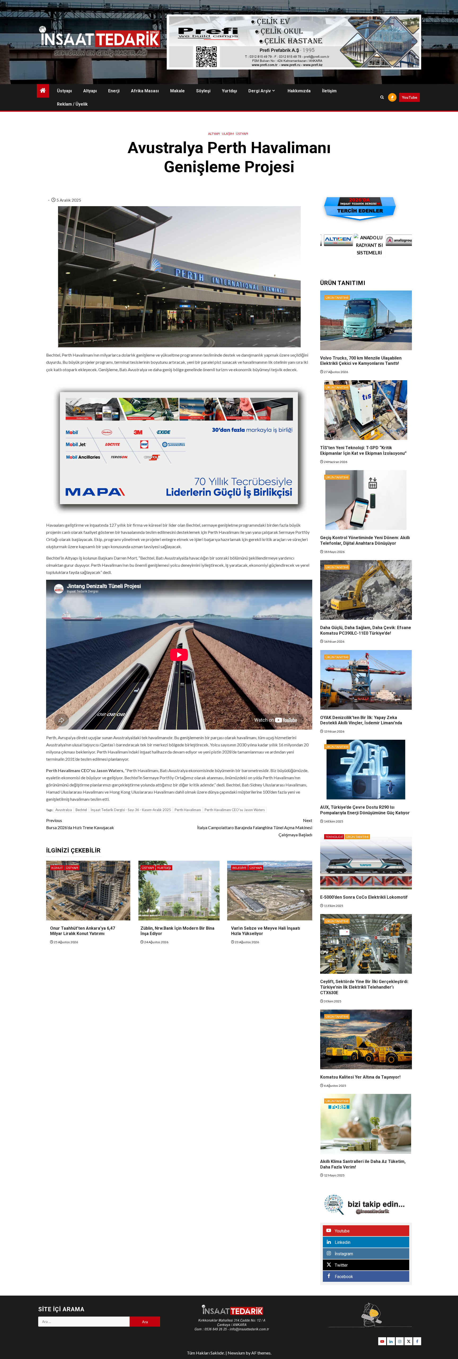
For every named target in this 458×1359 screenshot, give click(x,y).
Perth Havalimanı (188, 810)
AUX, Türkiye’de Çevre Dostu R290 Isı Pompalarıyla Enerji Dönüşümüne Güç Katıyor (365, 810)
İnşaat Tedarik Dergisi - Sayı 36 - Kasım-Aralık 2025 (131, 810)
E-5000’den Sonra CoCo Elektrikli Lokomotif (364, 897)
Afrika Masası (145, 90)
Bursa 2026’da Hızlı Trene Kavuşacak (80, 824)
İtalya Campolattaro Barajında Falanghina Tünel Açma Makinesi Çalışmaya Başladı (254, 827)
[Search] (382, 97)
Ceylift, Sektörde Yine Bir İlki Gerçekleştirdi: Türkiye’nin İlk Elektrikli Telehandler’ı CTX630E (364, 987)
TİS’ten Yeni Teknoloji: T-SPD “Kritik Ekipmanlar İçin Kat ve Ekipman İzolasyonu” (363, 450)
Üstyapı (64, 90)
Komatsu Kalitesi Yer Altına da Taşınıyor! (360, 1077)
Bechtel (81, 810)
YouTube (409, 97)
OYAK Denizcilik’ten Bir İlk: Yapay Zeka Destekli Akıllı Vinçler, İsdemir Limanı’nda (361, 720)
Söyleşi (203, 90)
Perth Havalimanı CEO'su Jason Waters (235, 810)
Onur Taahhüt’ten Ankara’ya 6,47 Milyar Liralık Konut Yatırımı (82, 931)
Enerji (114, 90)
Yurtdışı (229, 90)
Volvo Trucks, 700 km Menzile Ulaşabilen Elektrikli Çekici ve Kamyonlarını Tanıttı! (361, 361)
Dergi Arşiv (259, 90)
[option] (335, 245)
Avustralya (63, 810)
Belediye (239, 868)
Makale (177, 90)
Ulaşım (228, 134)
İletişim (329, 90)
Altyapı (90, 90)
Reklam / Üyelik (72, 104)
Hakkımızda (299, 90)
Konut (57, 868)
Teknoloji (334, 837)
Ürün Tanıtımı (336, 298)
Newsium (236, 1352)
